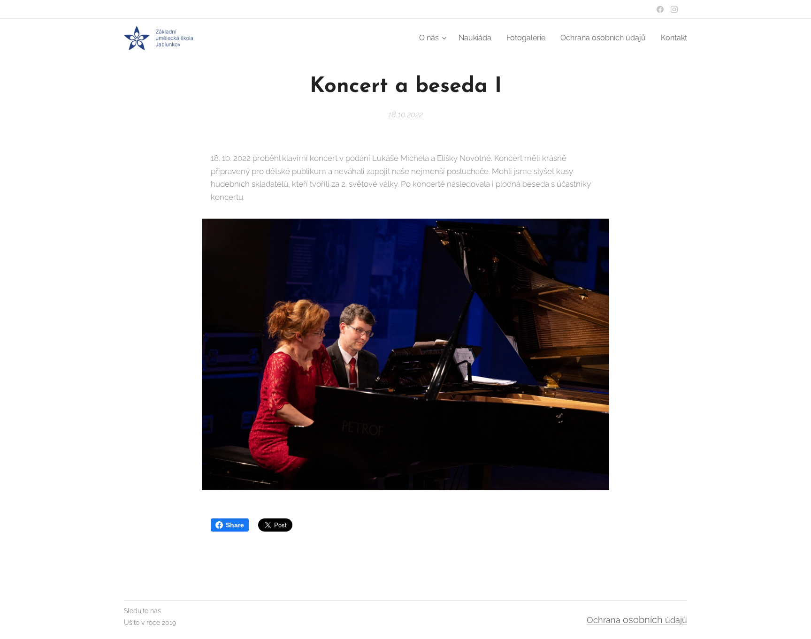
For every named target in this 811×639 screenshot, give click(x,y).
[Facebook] (660, 9)
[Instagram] (674, 9)
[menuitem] (434, 38)
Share (235, 525)
